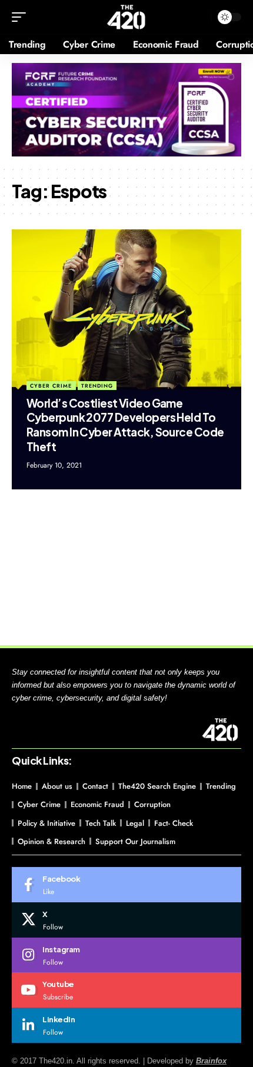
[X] (126, 920)
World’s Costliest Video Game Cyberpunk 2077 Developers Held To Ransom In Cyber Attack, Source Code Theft (125, 425)
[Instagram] (126, 955)
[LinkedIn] (126, 1025)
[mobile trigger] (22, 17)
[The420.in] (127, 17)
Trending (97, 385)
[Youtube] (126, 990)
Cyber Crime (51, 385)
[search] (199, 17)
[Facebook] (126, 884)
